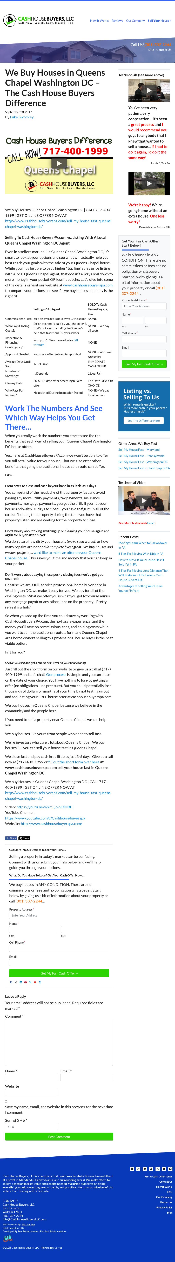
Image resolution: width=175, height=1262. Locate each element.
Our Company (135, 20)
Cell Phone (17, 942)
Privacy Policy (164, 1207)
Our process (56, 674)
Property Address (21, 909)
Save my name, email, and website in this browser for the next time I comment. (59, 1109)
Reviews (117, 20)
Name (14, 923)
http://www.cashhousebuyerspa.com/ (51, 823)
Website (12, 1086)
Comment (14, 1016)
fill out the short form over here (73, 762)
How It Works (99, 20)
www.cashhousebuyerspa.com (88, 285)
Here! (151, 522)
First (11, 935)
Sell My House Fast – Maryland (139, 449)
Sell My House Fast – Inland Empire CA (144, 468)
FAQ (151, 50)
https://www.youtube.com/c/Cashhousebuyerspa (45, 818)
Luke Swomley (22, 117)
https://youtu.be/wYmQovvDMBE (44, 807)
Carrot (58, 1247)
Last (63, 935)
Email (13, 956)
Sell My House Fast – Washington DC (143, 462)
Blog (169, 1212)
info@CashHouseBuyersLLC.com (24, 1219)
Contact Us (163, 50)
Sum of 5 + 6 (16, 1120)
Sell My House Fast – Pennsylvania (141, 456)
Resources (166, 1202)
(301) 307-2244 (158, 44)
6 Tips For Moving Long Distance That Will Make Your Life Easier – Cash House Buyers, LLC (143, 575)
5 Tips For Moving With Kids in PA (140, 553)
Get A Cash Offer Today (158, 1176)
